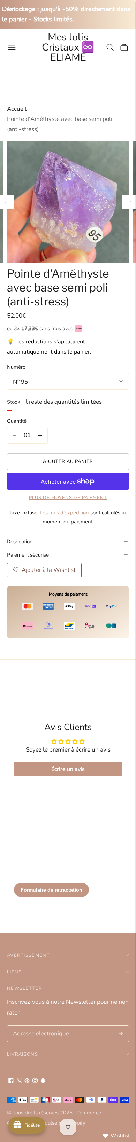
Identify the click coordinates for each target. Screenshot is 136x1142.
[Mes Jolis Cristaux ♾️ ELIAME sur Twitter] (19, 1081)
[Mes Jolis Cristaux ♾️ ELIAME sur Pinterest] (27, 1081)
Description (19, 541)
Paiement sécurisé (28, 555)
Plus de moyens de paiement (68, 498)
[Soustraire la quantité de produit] (14, 435)
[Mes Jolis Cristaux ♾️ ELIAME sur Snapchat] (43, 1081)
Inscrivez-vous (26, 1002)
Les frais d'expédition (64, 512)
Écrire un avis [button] (68, 769)
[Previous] (7, 202)
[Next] (129, 202)
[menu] (12, 47)
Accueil (17, 109)
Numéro (16, 367)
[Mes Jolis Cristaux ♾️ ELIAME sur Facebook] (11, 1081)
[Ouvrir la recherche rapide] (110, 47)
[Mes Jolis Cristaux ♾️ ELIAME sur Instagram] (35, 1081)
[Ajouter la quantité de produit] (39, 435)
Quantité (17, 421)
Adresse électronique (38, 1026)
